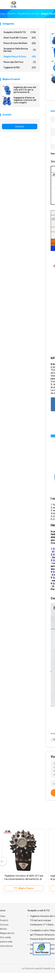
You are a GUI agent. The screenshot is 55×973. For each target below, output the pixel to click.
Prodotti (4, 920)
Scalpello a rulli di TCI (20, 32)
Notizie (3, 929)
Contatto (19, 126)
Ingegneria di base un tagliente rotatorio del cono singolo (25, 100)
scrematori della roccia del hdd (20, 49)
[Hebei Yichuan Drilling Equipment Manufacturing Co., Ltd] (13, 4)
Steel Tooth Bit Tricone (20, 37)
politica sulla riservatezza (6, 943)
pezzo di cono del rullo (20, 43)
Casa (2, 916)
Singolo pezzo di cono (20, 56)
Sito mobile (5, 937)
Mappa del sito (7, 933)
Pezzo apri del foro (20, 62)
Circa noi (4, 924)
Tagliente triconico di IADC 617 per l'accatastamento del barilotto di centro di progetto (23, 879)
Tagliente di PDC (20, 67)
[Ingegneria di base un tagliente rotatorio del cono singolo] (7, 100)
